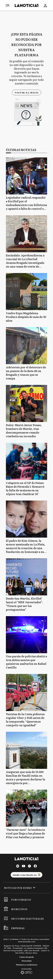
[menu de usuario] (45, 5)
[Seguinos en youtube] (23, 866)
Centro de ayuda (26, 957)
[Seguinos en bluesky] (17, 866)
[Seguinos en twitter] (29, 866)
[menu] (7, 5)
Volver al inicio (27, 92)
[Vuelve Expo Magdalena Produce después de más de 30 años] (26, 291)
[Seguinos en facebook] (35, 866)
